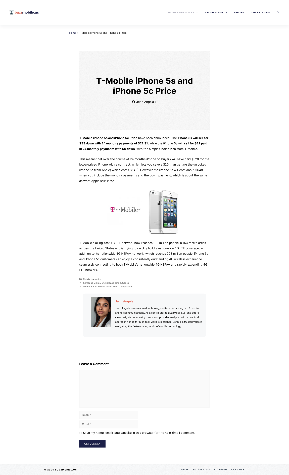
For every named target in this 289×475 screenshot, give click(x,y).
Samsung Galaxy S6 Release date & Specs (106, 282)
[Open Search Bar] (277, 13)
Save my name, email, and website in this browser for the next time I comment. (139, 432)
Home (72, 32)
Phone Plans (214, 12)
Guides (239, 12)
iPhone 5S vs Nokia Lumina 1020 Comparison (107, 286)
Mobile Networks (181, 12)
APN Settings (260, 12)
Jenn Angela (124, 301)
